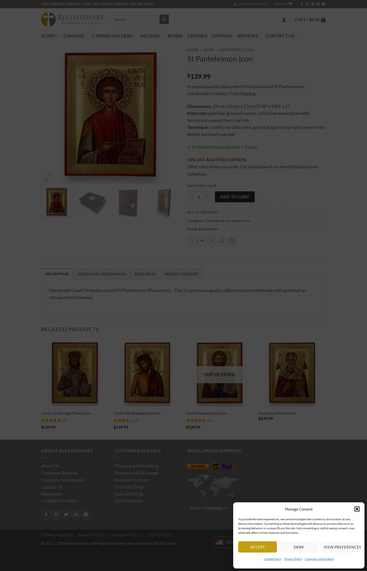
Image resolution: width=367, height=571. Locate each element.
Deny (299, 547)
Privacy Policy (293, 559)
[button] (357, 509)
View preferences (342, 547)
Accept (257, 547)
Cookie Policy (273, 559)
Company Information (319, 559)
